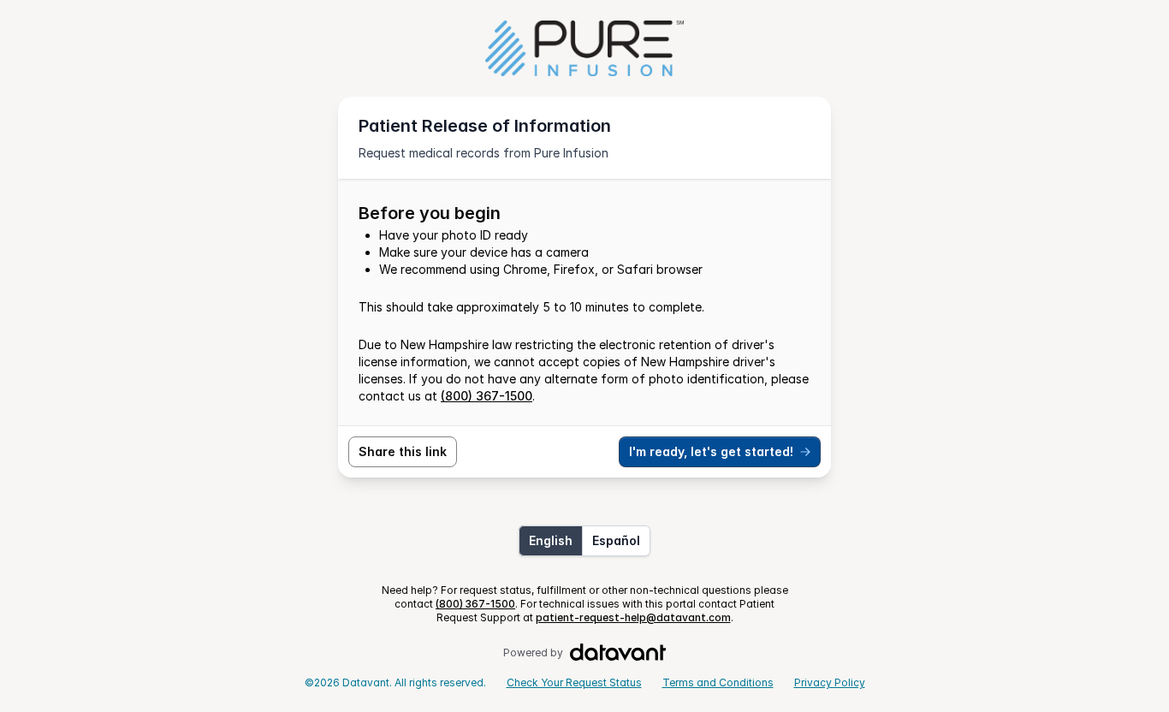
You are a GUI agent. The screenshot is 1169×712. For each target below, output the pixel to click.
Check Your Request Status (574, 682)
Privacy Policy (829, 682)
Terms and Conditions (718, 682)
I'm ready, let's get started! (711, 451)
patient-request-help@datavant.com (633, 617)
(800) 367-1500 (486, 396)
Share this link (403, 451)
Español (616, 540)
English (551, 540)
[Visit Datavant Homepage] (618, 653)
